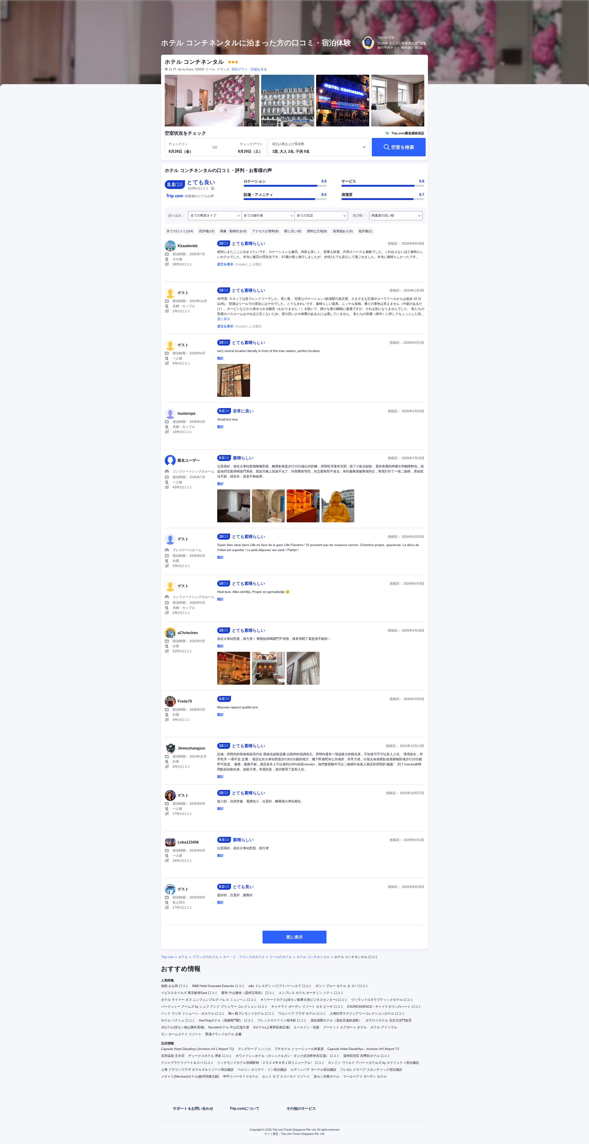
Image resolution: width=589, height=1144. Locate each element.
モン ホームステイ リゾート (181, 1034)
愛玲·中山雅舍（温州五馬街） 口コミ (248, 993)
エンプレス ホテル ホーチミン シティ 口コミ (311, 993)
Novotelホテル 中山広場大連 (228, 1027)
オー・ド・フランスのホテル (244, 957)
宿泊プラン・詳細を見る (249, 69)
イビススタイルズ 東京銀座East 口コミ (189, 993)
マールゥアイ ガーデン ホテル (365, 1076)
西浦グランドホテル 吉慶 (223, 1034)
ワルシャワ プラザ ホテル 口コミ (302, 1013)
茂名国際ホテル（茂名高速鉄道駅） (336, 1020)
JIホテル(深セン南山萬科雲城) (183, 1027)
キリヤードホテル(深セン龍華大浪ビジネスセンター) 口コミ (303, 999)
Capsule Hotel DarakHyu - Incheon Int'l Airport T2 (363, 1049)
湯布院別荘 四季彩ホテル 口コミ (366, 1056)
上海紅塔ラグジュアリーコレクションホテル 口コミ (367, 1013)
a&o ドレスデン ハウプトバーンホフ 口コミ (280, 986)
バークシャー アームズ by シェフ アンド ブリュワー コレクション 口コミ (214, 1006)
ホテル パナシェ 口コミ (178, 1020)
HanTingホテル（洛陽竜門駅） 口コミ (226, 1020)
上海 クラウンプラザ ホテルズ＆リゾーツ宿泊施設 (197, 1069)
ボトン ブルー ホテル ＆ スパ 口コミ (341, 986)
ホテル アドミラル (383, 1027)
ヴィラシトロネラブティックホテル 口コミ (382, 999)
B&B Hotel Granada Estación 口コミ (218, 986)
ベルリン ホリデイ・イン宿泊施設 (262, 1069)
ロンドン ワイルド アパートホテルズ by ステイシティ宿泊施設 (373, 1062)
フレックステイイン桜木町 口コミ (282, 1020)
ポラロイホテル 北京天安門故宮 (389, 1020)
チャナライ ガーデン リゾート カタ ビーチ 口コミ (307, 1006)
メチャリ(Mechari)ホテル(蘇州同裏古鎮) (190, 1076)
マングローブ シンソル (254, 1049)
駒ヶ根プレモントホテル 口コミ (251, 1013)
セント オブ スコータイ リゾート (286, 1076)
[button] (492, 7)
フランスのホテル (205, 957)
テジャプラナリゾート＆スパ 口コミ (187, 1062)
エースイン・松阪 (306, 1027)
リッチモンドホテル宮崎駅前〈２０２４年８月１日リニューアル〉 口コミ (270, 1062)
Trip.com (167, 957)
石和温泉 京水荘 (173, 1056)
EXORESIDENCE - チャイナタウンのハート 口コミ (384, 1006)
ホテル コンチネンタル (313, 957)
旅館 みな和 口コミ (175, 986)
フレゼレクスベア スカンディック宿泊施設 (371, 1069)
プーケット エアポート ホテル (345, 1027)
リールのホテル (280, 957)
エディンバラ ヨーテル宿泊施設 (313, 1069)
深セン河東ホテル (326, 1076)
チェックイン (178, 144)
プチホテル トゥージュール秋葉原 (299, 1049)
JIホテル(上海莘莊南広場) (271, 1027)
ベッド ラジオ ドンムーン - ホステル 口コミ (193, 1013)
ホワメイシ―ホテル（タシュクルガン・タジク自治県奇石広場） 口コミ (288, 1056)
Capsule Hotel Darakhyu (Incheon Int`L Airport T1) (197, 1049)
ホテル (183, 957)
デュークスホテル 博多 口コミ (210, 1056)
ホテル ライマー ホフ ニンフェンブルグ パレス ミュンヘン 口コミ (209, 999)
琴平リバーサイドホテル (240, 1076)
